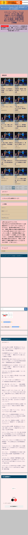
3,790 (20, 187)
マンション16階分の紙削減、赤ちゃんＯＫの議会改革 (20, 180)
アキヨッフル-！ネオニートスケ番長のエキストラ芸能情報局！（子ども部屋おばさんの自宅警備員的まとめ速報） (13, 441)
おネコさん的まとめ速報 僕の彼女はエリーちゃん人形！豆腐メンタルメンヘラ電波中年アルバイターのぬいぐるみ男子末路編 (13, 349)
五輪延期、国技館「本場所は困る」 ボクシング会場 (20, 90)
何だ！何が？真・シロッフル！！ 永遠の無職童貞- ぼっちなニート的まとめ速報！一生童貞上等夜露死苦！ (13, 386)
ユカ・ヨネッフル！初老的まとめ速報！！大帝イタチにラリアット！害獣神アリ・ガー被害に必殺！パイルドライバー (13, 422)
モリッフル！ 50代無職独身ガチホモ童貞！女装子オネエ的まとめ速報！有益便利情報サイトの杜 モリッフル (13, 454)
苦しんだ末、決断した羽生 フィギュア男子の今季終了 (6, 126)
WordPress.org (5, 217)
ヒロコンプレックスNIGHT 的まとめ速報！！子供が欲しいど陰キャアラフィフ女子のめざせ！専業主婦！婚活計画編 (14, 467)
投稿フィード (5, 211)
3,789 (16, 187)
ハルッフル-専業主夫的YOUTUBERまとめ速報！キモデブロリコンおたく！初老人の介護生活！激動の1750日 (14, 405)
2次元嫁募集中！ (14, 506)
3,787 (9, 187)
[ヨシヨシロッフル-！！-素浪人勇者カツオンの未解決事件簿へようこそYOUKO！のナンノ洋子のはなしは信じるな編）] (14, 447)
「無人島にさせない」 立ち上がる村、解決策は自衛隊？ (20, 108)
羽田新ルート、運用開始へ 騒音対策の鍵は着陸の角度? (20, 126)
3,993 (25, 187)
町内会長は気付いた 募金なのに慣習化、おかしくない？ (20, 144)
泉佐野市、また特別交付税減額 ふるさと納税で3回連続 (7, 90)
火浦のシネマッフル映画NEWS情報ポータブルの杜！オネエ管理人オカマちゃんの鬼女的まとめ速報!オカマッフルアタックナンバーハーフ (13, 416)
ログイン (4, 207)
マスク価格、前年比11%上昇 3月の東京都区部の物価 (7, 162)
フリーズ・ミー (4, 178)
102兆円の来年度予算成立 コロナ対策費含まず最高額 (21, 162)
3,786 (6, 187)
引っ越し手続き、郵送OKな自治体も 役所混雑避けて (7, 144)
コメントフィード (6, 214)
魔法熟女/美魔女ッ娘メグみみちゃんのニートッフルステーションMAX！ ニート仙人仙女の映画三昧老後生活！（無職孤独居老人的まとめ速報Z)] (14, 361)
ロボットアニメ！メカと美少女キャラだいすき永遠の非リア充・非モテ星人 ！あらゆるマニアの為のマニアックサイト (13, 399)
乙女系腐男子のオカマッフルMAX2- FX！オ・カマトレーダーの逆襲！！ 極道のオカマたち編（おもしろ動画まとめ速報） (13, 355)
